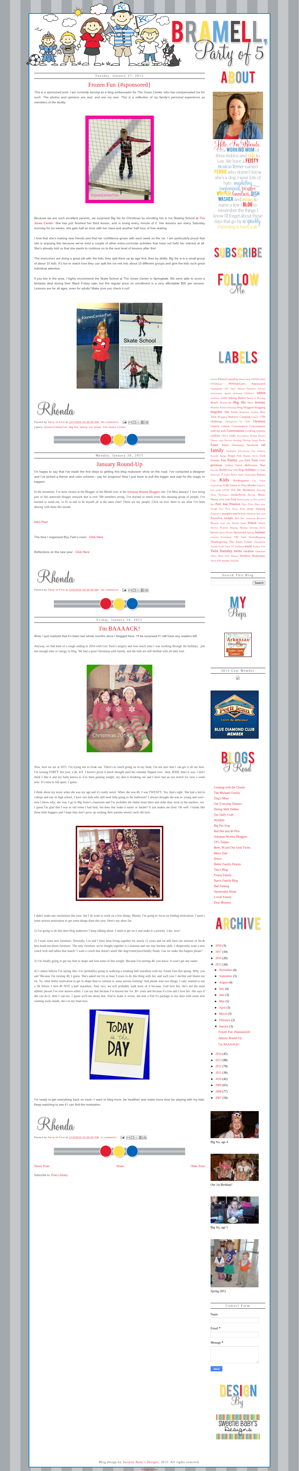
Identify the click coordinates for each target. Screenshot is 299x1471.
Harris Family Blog (226, 880)
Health (223, 469)
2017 (218, 951)
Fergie (231, 455)
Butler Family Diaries (227, 864)
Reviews (261, 518)
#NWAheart (216, 383)
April (223, 1007)
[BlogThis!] (134, 422)
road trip (225, 523)
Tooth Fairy (224, 546)
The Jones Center (114, 427)
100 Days (229, 388)
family (83, 427)
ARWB (261, 393)
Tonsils (214, 546)
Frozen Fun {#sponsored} (119, 84)
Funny (232, 460)
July (222, 988)
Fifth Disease (244, 456)
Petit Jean (221, 504)
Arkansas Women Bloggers (143, 491)
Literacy (261, 485)
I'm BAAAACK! (119, 628)
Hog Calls (233, 470)
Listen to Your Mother (243, 485)
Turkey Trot (259, 546)
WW (219, 560)
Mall (233, 490)
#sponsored (258, 383)
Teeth (243, 537)
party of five (250, 499)
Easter (214, 445)
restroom (250, 518)
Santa (243, 523)
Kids (224, 480)
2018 (218, 945)
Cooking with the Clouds (229, 787)
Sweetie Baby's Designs (140, 1462)
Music (261, 494)
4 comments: (109, 1137)
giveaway (216, 465)
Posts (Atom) (59, 1175)
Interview (215, 474)
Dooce (218, 858)
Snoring (254, 527)
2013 (218, 1060)
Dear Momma (222, 902)
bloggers (248, 407)
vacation (248, 551)
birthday (260, 402)
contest (225, 426)
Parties (240, 499)
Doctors (228, 440)
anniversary (216, 393)
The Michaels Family (227, 793)
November (226, 970)
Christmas (259, 421)
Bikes (250, 402)
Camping (244, 416)
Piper (244, 504)
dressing (237, 440)
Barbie (242, 398)
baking (233, 398)
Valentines (260, 551)
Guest (238, 465)
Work (213, 560)
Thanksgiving (219, 541)
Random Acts (253, 513)
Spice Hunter (226, 532)
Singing (234, 527)
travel (248, 546)
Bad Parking (221, 886)
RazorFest (216, 518)
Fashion (261, 451)
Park (233, 499)
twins (238, 551)
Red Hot (239, 518)
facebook (252, 445)
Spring (250, 532)
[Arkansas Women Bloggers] (238, 656)
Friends (215, 460)
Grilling (229, 465)
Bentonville (226, 402)
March (223, 1013)
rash (263, 513)
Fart (253, 451)
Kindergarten (241, 480)
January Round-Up (119, 464)
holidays (250, 469)
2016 (218, 958)
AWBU (224, 398)
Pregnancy (216, 513)
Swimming (226, 537)
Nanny (214, 499)
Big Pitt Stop (222, 825)
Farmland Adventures (237, 451)
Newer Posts (41, 1166)
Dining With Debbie (226, 809)
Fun (223, 460)
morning (261, 490)
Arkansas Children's (244, 393)
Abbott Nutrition (246, 388)
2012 (218, 1066)
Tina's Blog (221, 869)
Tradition (239, 546)
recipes (228, 518)
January (224, 1026)
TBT (236, 537)
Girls (262, 460)
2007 (218, 1097)
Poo (221, 508)
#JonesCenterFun (55, 427)
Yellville (234, 560)
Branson (233, 416)
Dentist (253, 435)
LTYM (225, 490)
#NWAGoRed (258, 379)
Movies (251, 494)
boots (234, 412)
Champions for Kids (237, 421)
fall (263, 445)
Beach (214, 402)
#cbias (214, 379)
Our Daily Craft (224, 814)
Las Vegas (258, 480)
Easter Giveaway (233, 445)
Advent (261, 388)
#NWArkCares (237, 383)
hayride (214, 470)
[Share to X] (138, 422)
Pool (227, 508)
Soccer (214, 532)
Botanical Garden (248, 412)
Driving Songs (250, 440)
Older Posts (198, 1166)
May (222, 1001)
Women (234, 556)
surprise (214, 537)
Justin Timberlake (247, 474)
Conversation (240, 426)
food (262, 455)
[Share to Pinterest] (147, 422)
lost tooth (216, 490)
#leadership (245, 379)
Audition (215, 398)
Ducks (262, 440)
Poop (235, 508)
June (222, 995)
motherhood (238, 494)
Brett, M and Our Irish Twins (232, 847)
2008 (218, 1091)
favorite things (218, 456)
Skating (244, 527)
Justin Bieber (230, 474)
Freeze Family (223, 875)
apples (228, 393)
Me (239, 490)
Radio (243, 513)
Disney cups (217, 440)
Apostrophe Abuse (225, 891)
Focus (255, 456)
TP (232, 546)
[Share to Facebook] (143, 422)
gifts (241, 460)
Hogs (241, 469)
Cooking (250, 430)
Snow (262, 527)
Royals (235, 523)
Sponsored (240, 532)
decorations (243, 435)
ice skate (95, 427)
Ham (262, 465)
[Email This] (130, 422)
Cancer (255, 417)
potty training (256, 508)
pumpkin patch (231, 513)
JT (222, 474)
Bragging (222, 417)
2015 (218, 964)
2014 (218, 1053)
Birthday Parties (219, 407)
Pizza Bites (254, 504)
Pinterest (234, 504)
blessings (231, 407)
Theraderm (259, 542)
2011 (218, 1072)
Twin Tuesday (221, 551)
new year (224, 499)
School (252, 523)
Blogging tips (149, 1469)
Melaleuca (249, 490)
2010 (218, 1079)
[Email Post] (124, 422)
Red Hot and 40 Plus (226, 831)
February (225, 1020)
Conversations (235, 430)
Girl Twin (251, 460)
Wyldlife (219, 820)
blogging (259, 407)
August (224, 982)
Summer (260, 532)
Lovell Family (223, 897)
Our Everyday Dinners (228, 803)
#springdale (216, 388)
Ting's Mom (221, 798)
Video (213, 556)
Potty (242, 508)
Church (215, 426)
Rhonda (214, 523)
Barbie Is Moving (256, 398)
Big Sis (73, 427)
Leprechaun (217, 485)
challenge (216, 421)
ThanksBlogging (256, 537)
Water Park (223, 556)
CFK (262, 416)
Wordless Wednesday (252, 555)
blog (240, 407)
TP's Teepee (221, 842)
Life (226, 485)
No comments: (111, 422)
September (226, 976)
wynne (226, 560)
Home (120, 1166)
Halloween (251, 465)
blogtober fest (220, 412)
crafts (232, 435)
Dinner (261, 435)
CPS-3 (225, 435)
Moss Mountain (219, 494)
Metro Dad (220, 853)
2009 (218, 1085)
